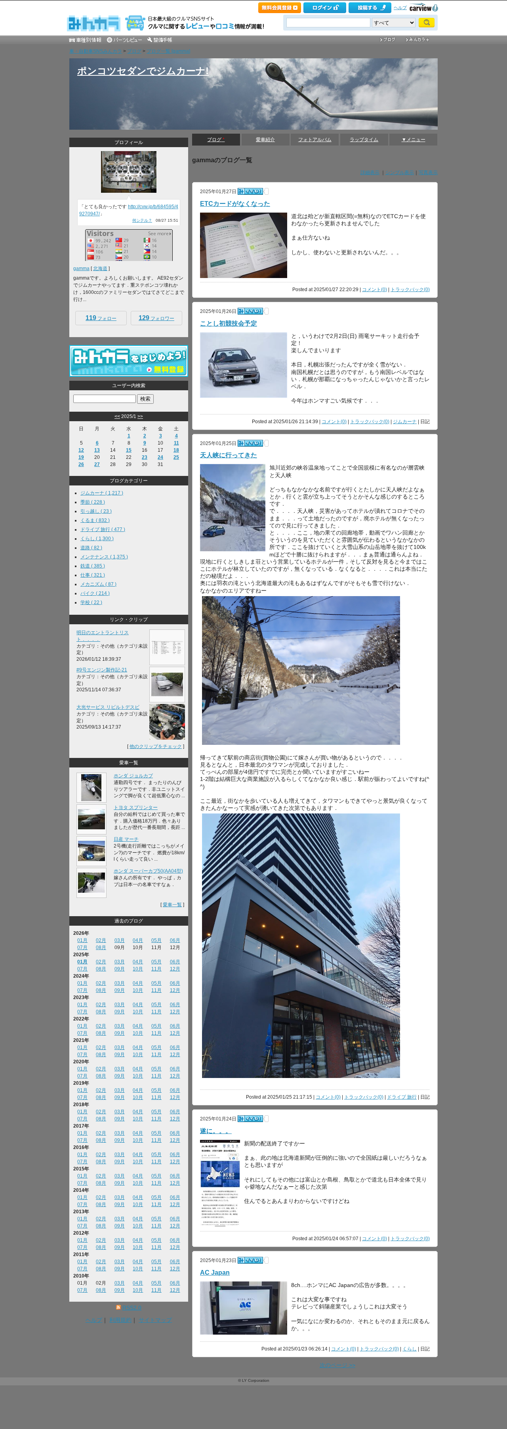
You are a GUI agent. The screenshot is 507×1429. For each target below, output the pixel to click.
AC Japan (215, 1272)
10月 (138, 969)
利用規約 (120, 1320)
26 (81, 464)
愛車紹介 (265, 139)
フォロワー (156, 318)
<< (117, 416)
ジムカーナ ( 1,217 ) (101, 493)
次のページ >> (337, 1365)
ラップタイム (364, 139)
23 (144, 457)
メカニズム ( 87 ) (98, 584)
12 (81, 450)
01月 (82, 940)
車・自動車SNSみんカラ (95, 51)
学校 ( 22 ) (91, 602)
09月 (119, 969)
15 (129, 450)
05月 (156, 940)
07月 (82, 947)
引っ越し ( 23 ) (96, 511)
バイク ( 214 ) (95, 593)
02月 (101, 940)
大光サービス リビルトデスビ (107, 707)
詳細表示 (369, 172)
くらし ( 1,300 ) (97, 538)
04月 (138, 940)
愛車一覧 (172, 904)
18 (176, 450)
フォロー (101, 318)
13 (97, 450)
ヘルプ (400, 7)
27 (97, 464)
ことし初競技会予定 (228, 323)
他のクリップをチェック (156, 746)
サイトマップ (155, 1320)
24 (160, 457)
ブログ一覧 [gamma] (168, 51)
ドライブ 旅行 (402, 1097)
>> (140, 416)
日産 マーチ (126, 839)
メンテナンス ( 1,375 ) (104, 557)
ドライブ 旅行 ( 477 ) (102, 529)
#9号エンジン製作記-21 (101, 670)
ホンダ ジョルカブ (133, 776)
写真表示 (428, 172)
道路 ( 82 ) (91, 548)
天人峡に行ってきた (228, 455)
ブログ (134, 51)
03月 (119, 940)
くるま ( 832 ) (95, 520)
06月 (175, 940)
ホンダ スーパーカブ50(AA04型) (148, 871)
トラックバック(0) (410, 289)
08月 (101, 947)
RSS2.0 (131, 1307)
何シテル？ (142, 220)
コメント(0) (374, 289)
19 (81, 457)
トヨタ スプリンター (136, 807)
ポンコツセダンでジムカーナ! (143, 70)
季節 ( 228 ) (92, 502)
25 (176, 457)
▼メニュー (413, 139)
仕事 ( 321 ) (92, 575)
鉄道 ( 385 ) (92, 566)
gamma (81, 268)
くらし (409, 1349)
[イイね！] (250, 191)
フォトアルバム (315, 139)
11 (176, 443)
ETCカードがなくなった (235, 203)
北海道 (100, 268)
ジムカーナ (405, 421)
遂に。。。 (216, 1131)
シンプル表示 (399, 172)
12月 (175, 969)
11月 (156, 969)
